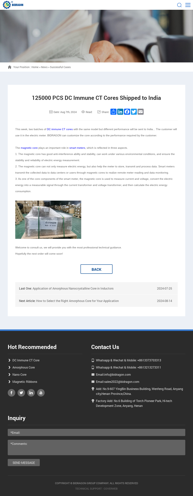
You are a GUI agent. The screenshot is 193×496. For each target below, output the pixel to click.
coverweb (111, 488)
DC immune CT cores (60, 129)
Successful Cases (60, 67)
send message (24, 463)
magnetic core (29, 147)
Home (34, 67)
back (96, 269)
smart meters (77, 147)
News (44, 67)
